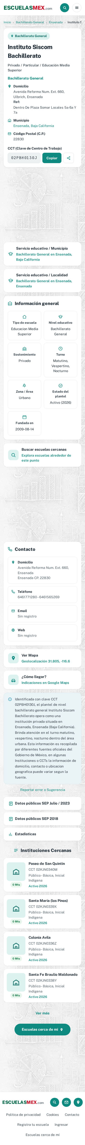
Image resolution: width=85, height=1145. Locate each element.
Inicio (7, 22)
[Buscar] (64, 7)
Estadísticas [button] (25, 834)
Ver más (42, 1013)
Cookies (52, 1115)
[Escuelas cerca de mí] (78, 1102)
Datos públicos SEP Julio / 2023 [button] (42, 803)
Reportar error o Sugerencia (42, 790)
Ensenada (56, 22)
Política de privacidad (23, 1115)
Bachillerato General (30, 22)
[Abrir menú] (76, 7)
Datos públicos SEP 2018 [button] (36, 819)
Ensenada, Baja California (33, 126)
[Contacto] (66, 1102)
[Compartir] (68, 158)
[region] (42, 205)
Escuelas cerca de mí (43, 1135)
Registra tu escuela (33, 1124)
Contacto (72, 1115)
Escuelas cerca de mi (40, 1029)
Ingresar (61, 1124)
